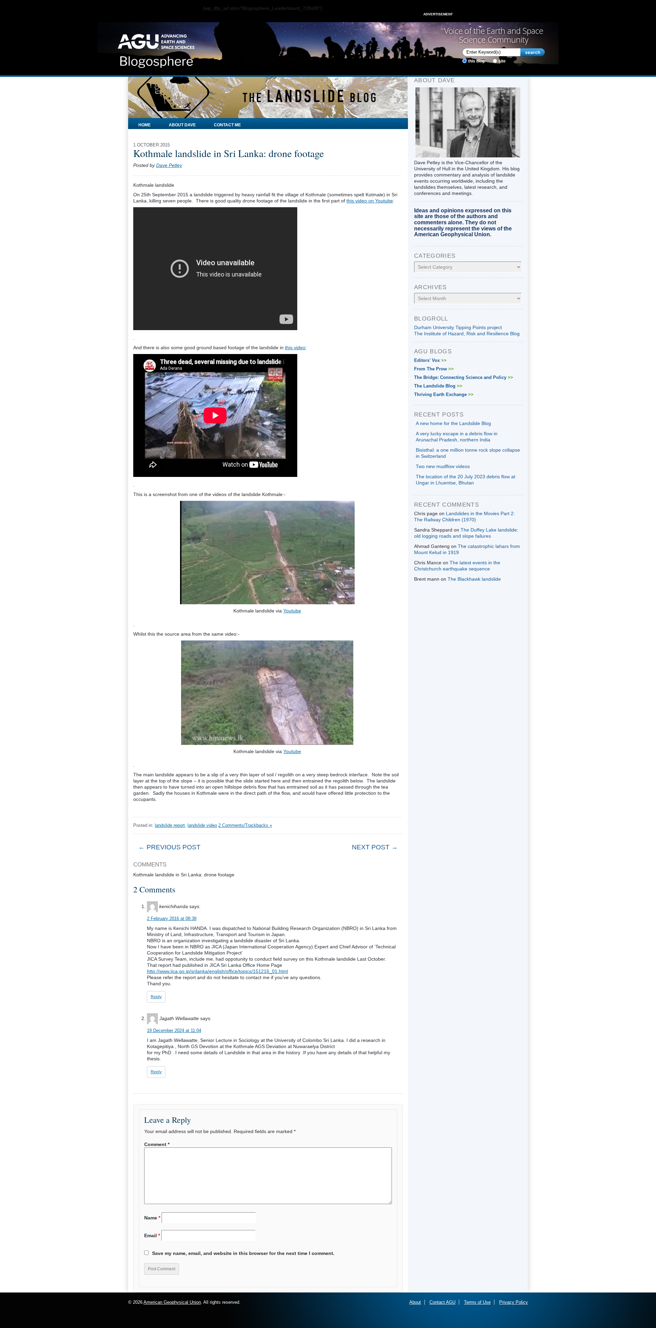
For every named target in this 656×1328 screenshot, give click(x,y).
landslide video (202, 825)
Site (502, 61)
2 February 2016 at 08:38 (171, 918)
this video (295, 347)
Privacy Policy (513, 1302)
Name (152, 1217)
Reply (156, 996)
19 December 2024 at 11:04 (174, 1030)
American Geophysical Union (172, 1302)
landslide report (170, 825)
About (415, 1302)
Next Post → (375, 847)
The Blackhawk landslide (474, 579)
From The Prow (434, 368)
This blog (476, 61)
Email (152, 1235)
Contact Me (227, 125)
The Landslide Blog (438, 385)
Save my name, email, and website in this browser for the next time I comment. (243, 1253)
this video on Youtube (369, 200)
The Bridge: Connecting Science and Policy (463, 377)
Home (144, 125)
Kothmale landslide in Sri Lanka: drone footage (228, 153)
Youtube (292, 610)
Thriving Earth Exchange (444, 394)
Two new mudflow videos (443, 466)
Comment (156, 1144)
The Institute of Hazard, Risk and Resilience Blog (467, 333)
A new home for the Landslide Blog (453, 423)
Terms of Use (477, 1302)
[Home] (156, 49)
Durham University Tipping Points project (458, 327)
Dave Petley (169, 165)
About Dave (182, 125)
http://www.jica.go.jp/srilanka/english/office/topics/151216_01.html (217, 971)
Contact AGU (442, 1302)
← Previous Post (169, 847)
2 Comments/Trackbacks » (245, 825)
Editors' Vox (430, 360)
